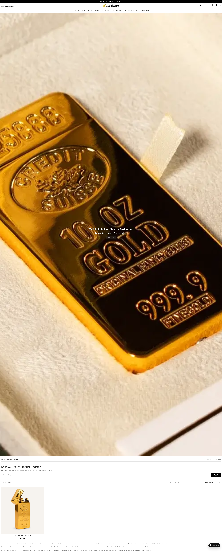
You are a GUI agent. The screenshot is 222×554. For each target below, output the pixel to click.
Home (3, 459)
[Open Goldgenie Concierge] (214, 545)
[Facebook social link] (20, 6)
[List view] (187, 483)
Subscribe (216, 475)
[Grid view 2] (189, 483)
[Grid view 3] (192, 483)
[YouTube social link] (26, 6)
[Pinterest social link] (28, 6)
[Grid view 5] (198, 483)
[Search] (205, 5)
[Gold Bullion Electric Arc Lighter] (22, 509)
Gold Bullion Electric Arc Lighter (22, 535)
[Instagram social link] (24, 6)
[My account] (208, 5)
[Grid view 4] (195, 483)
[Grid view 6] (200, 483)
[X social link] (22, 6)
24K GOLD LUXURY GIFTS (111, 1)
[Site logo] (111, 5)
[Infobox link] (9, 5)
